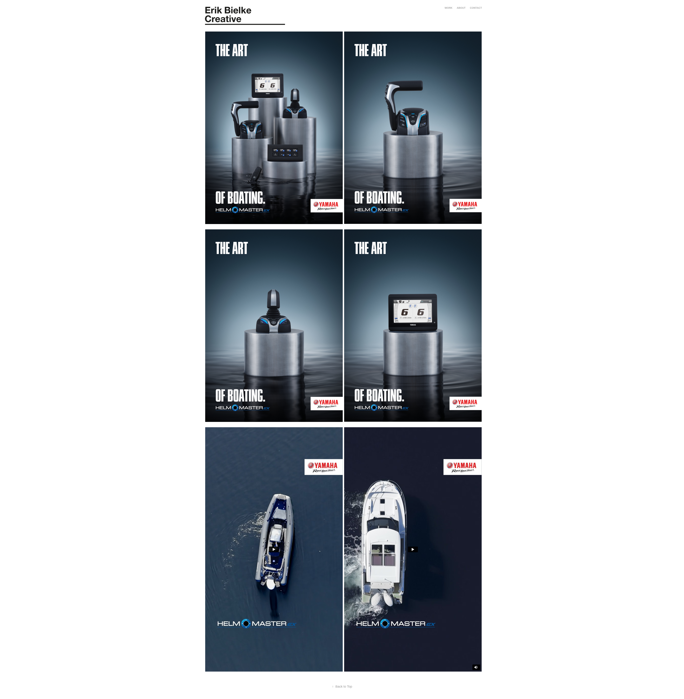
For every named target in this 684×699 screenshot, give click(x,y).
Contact (476, 7)
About (461, 7)
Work (448, 7)
